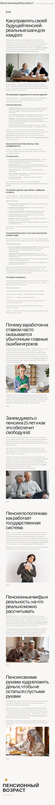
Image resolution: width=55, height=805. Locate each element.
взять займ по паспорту (41, 622)
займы (44, 464)
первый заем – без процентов (39, 542)
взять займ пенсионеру (42, 47)
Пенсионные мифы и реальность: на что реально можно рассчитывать (27, 604)
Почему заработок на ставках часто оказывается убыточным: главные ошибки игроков (27, 334)
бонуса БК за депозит (39, 358)
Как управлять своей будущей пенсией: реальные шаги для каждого (26, 28)
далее (7, 406)
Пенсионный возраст (17, 3)
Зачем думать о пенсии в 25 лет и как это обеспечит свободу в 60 (25, 425)
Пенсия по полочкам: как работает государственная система (27, 520)
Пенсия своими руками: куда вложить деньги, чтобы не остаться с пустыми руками (27, 687)
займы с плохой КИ (39, 715)
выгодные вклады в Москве (41, 137)
